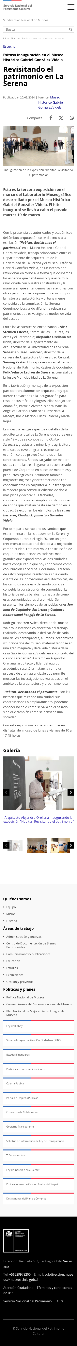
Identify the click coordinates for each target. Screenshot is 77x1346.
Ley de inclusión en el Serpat (22, 1170)
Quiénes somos (17, 898)
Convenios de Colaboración (22, 1112)
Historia (11, 921)
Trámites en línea (16, 1155)
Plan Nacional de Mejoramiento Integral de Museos (35, 1013)
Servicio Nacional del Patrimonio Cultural (33, 1301)
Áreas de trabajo (18, 928)
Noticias (15, 38)
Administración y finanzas (23, 937)
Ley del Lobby (14, 1026)
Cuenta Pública (15, 1083)
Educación (13, 961)
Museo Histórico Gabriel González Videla (51, 102)
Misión (11, 914)
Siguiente (71, 792)
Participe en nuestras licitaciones (25, 1069)
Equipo (11, 907)
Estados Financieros (18, 1054)
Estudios (12, 968)
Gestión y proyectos (19, 982)
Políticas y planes (19, 989)
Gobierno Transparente (20, 1126)
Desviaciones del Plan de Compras (26, 1198)
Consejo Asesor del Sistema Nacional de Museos (39, 1004)
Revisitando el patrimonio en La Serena (33, 76)
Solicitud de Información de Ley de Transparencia (35, 1141)
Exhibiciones (14, 975)
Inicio (6, 38)
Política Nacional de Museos (25, 997)
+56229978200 (20, 1274)
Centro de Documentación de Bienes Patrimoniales (31, 945)
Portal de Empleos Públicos (22, 1098)
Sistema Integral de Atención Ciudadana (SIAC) (33, 1040)
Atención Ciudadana (18, 1288)
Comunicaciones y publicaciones (28, 954)
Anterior (6, 792)
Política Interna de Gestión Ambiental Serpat (32, 1184)
